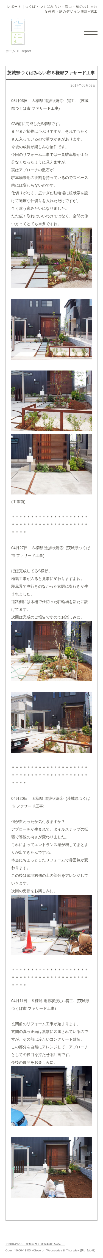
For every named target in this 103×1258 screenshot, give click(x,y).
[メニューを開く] (91, 31)
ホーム (10, 51)
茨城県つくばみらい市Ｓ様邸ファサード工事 (51, 72)
